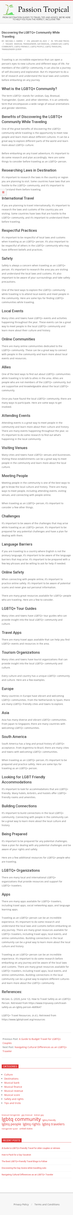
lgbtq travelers (53, 46)
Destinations (11, 1078)
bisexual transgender (25, 44)
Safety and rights (14, 1099)
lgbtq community (21, 1119)
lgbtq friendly (21, 46)
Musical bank (11, 1082)
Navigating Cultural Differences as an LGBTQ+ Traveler (27, 1174)
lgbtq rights (32, 1124)
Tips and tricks (61, 41)
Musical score (12, 1095)
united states (26, 1128)
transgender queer (11, 49)
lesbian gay (56, 44)
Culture (8, 1074)
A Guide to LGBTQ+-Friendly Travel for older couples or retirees (31, 1148)
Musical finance (13, 1086)
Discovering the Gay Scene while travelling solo (24, 1168)
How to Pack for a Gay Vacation (16, 1155)
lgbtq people (37, 46)
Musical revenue (13, 1090)
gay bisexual (43, 44)
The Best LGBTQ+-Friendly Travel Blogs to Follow (24, 1161)
